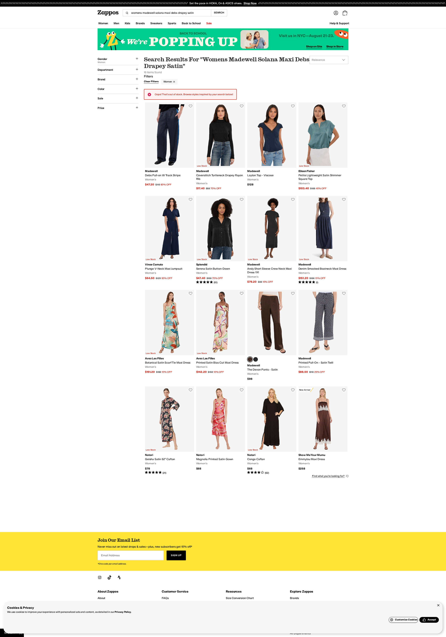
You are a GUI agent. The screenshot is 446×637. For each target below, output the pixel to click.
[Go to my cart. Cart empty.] (344, 12)
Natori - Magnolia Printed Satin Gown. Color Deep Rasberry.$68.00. (220, 430)
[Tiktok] (109, 577)
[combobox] (167, 12)
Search (219, 12)
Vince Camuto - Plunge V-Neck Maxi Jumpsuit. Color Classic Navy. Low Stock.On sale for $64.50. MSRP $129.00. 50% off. (169, 240)
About (101, 598)
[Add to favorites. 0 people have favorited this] (190, 106)
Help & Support (339, 23)
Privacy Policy (123, 612)
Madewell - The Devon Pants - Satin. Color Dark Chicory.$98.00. (271, 335)
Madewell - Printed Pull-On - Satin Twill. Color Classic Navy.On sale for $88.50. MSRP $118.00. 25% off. (323, 335)
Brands (294, 598)
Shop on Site (314, 46)
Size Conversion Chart (240, 598)
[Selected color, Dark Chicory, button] (250, 359)
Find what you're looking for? (328, 476)
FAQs (165, 598)
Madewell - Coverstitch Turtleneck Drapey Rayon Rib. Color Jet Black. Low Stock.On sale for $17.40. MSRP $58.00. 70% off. (220, 146)
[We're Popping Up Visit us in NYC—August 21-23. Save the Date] (223, 39)
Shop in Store (334, 46)
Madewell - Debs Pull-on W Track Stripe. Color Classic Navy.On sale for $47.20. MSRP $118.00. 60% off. (169, 146)
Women (167, 81)
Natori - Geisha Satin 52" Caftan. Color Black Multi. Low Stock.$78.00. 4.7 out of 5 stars (169, 430)
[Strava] (119, 577)
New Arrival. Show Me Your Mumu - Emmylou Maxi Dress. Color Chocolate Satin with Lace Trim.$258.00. (323, 430)
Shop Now (250, 3)
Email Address (110, 555)
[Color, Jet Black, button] (255, 359)
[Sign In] (336, 12)
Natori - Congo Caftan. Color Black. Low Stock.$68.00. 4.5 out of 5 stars (271, 430)
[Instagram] (99, 577)
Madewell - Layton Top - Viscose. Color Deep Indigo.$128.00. (271, 146)
